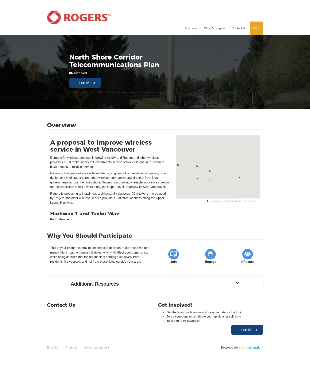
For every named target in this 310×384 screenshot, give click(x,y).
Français (71, 347)
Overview (191, 28)
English (52, 347)
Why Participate (214, 28)
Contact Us (239, 28)
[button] (256, 28)
